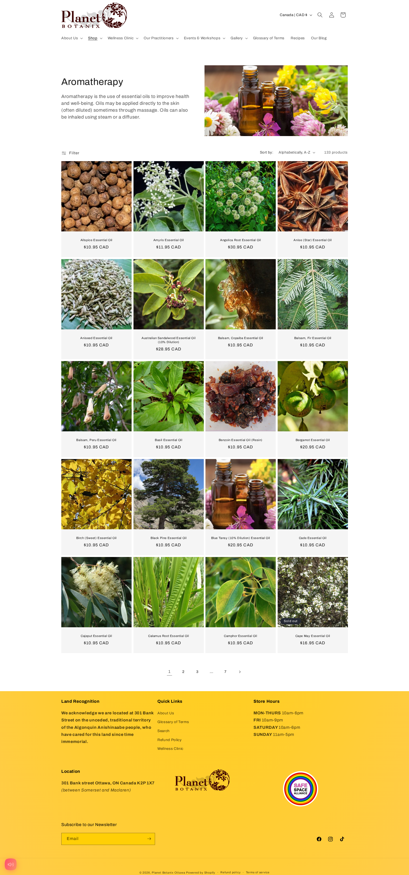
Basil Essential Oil (168, 440)
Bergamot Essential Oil (312, 440)
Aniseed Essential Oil (96, 338)
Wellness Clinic (170, 749)
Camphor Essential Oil (240, 636)
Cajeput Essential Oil (96, 636)
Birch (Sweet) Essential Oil (96, 538)
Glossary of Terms (173, 722)
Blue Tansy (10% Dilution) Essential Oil (240, 538)
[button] (71, 38)
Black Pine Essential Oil (169, 538)
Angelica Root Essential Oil (240, 240)
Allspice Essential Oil (96, 240)
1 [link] (169, 671)
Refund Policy (169, 740)
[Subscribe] (149, 839)
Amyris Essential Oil (168, 240)
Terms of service (258, 872)
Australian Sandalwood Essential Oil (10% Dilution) (169, 340)
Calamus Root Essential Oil (168, 636)
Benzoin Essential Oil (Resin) (240, 440)
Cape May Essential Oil (312, 636)
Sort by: (267, 152)
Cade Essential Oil (312, 538)
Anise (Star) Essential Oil (312, 240)
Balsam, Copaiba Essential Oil (240, 338)
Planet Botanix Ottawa (168, 872)
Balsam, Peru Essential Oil (96, 440)
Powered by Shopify (200, 872)
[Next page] (239, 671)
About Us (165, 713)
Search (163, 731)
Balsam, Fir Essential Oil (312, 338)
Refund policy (230, 872)
